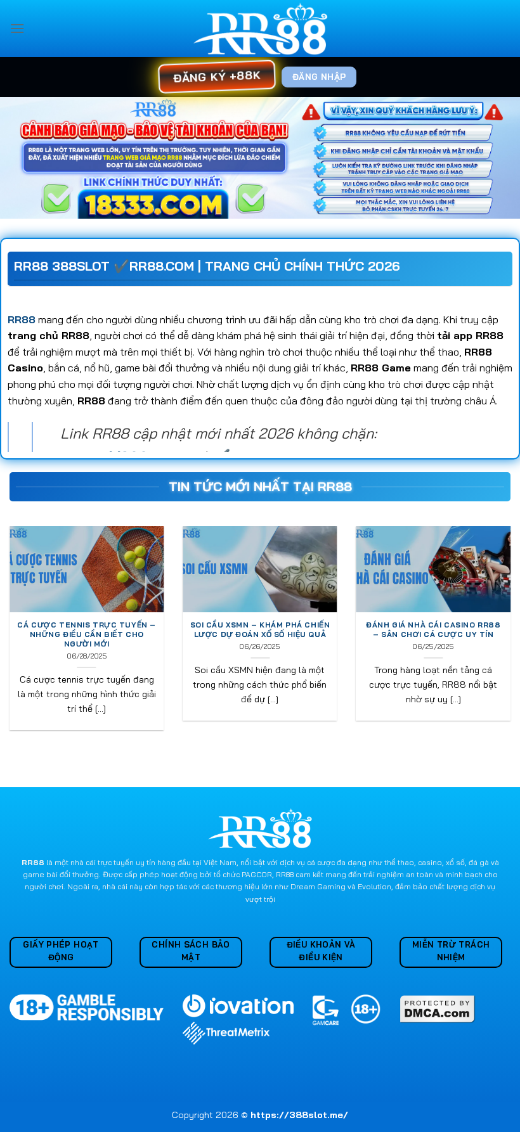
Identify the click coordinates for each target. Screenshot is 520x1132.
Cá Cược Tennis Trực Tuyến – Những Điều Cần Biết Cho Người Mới (86, 634)
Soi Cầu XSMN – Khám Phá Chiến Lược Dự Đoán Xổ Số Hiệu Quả (260, 630)
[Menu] (17, 28)
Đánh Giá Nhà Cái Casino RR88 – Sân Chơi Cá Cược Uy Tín (433, 630)
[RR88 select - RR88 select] (260, 28)
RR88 (22, 319)
